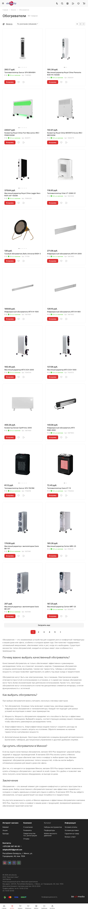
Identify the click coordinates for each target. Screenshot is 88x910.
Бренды (6, 834)
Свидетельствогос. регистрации (30, 834)
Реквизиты (27, 830)
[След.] (60, 632)
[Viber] (14, 863)
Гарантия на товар (72, 834)
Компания (27, 823)
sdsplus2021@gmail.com (12, 850)
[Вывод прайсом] (83, 24)
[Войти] (67, 3)
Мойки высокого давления (50, 834)
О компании (28, 827)
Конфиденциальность (49, 897)
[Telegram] (9, 863)
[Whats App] (19, 863)
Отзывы (26, 839)
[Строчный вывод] (80, 24)
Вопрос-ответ (70, 837)
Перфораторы (49, 830)
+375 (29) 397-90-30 (11, 846)
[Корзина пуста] (84, 3)
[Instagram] (5, 863)
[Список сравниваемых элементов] (73, 3)
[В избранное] (18, 82)
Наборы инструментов (53, 827)
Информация (70, 823)
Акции (5, 830)
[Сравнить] (23, 82)
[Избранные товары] (78, 3)
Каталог (6, 827)
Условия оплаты (71, 827)
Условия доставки (72, 830)
